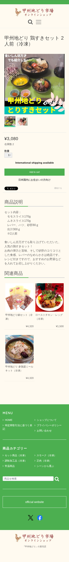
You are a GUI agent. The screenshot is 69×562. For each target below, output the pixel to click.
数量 (6, 151)
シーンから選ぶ (45, 466)
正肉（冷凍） (44, 460)
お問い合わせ (44, 430)
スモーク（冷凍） (46, 455)
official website (34, 502)
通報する (58, 188)
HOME (8, 420)
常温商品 (10, 466)
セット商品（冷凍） (16, 455)
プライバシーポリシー (49, 425)
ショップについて (47, 420)
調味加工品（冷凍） (16, 460)
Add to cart (34, 172)
